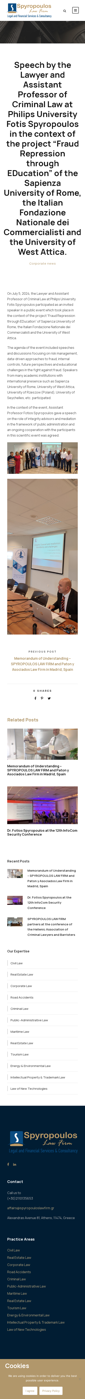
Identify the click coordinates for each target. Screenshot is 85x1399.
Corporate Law (21, 986)
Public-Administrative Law (29, 1020)
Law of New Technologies (29, 1088)
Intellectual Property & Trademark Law (38, 1077)
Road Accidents (22, 997)
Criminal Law (19, 1009)
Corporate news (42, 263)
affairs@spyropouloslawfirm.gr (30, 1208)
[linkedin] (14, 1164)
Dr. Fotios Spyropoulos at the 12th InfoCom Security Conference (42, 832)
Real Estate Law (22, 974)
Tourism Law (20, 1054)
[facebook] (8, 1164)
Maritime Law (20, 1031)
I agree (30, 1390)
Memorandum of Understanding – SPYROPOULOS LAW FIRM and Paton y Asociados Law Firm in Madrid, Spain (38, 770)
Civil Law (17, 963)
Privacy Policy (51, 1390)
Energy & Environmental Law (31, 1066)
